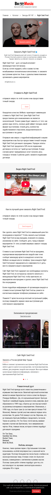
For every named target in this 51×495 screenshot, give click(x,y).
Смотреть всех (25, 316)
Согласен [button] (36, 491)
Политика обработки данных (20, 491)
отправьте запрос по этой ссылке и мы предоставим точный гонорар (23, 102)
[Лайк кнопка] (40, 23)
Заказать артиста (21, 343)
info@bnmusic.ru (10, 82)
